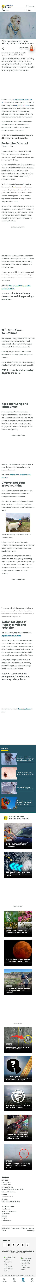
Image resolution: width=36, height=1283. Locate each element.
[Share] (2, 48)
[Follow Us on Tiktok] (18, 1245)
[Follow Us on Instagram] (8, 1245)
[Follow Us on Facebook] (4, 1245)
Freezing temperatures (20, 105)
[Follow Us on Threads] (22, 1245)
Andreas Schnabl (24, 709)
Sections (28, 10)
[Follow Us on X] (27, 1245)
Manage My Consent (8, 1192)
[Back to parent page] (5, 9)
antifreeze (16, 187)
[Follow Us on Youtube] (13, 1245)
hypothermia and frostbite (11, 636)
